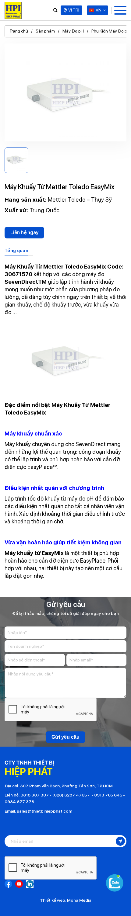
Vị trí (73, 10)
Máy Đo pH (73, 31)
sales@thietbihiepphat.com (44, 811)
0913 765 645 (108, 795)
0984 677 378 (19, 801)
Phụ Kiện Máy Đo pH (110, 31)
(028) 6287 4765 (69, 795)
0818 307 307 (34, 795)
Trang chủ (18, 31)
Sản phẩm (45, 31)
